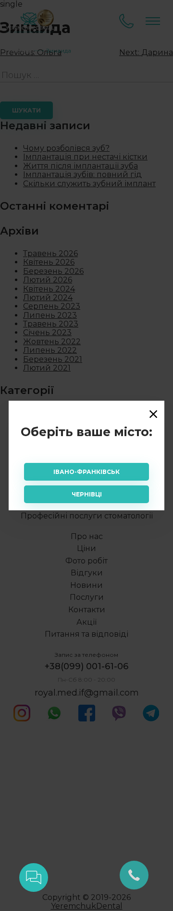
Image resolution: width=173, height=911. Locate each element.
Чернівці (87, 494)
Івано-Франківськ (86, 471)
